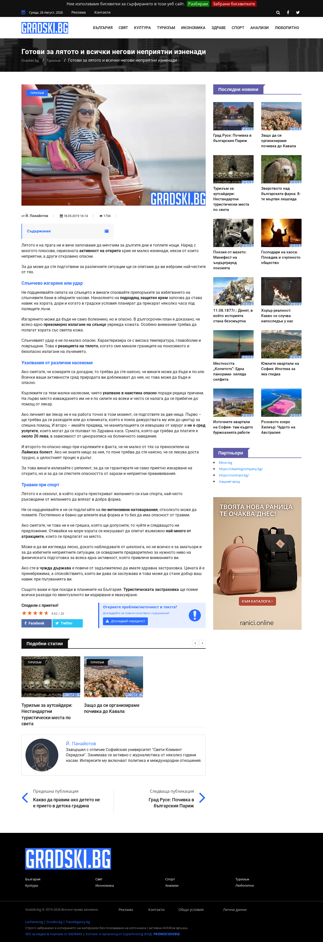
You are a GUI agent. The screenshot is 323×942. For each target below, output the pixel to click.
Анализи (259, 28)
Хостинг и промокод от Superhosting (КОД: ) (133, 934)
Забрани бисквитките (234, 4)
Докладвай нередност (127, 621)
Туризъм (166, 28)
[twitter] (298, 12)
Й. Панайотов (36, 216)
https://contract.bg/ (234, 475)
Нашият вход (229, 481)
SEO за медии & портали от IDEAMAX (53, 934)
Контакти (102, 12)
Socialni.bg (54, 922)
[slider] (35, 613)
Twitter (66, 623)
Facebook (36, 623)
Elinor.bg (225, 462)
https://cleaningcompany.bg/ (241, 469)
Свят (123, 28)
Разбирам (198, 4)
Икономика (193, 28)
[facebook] (288, 12)
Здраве (218, 28)
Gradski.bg (30, 60)
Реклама (78, 12)
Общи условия (191, 909)
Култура (142, 28)
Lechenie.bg (34, 922)
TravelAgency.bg (78, 922)
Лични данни (235, 909)
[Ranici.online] (257, 563)
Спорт (238, 28)
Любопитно (287, 28)
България (103, 28)
